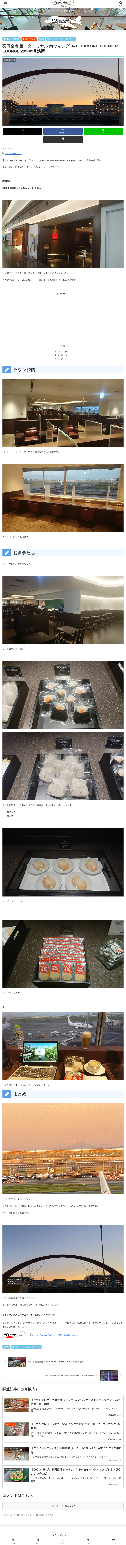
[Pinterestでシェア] (35, 1071)
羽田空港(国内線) (12, 39)
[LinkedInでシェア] (63, 1071)
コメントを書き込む (63, 1506)
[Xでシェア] (20, 1054)
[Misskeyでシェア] (105, 1054)
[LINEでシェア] (105, 1062)
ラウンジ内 (62, 351)
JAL (42, 39)
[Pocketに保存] (77, 1062)
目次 (59, 346)
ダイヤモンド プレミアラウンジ (62, 39)
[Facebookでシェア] (20, 1062)
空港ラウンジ (29, 39)
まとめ (60, 359)
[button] (63, 139)
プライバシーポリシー (63, 1535)
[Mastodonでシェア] (49, 1054)
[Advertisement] (63, 317)
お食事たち (62, 355)
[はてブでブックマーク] (49, 1062)
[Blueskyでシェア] (77, 1054)
